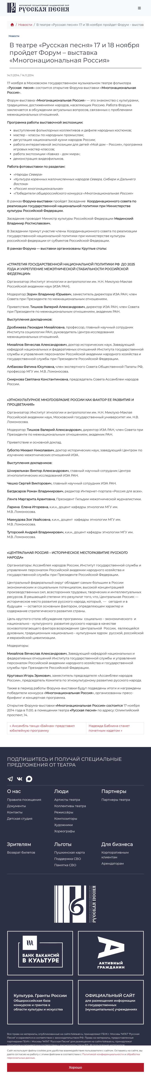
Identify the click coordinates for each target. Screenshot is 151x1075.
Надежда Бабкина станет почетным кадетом (109, 728)
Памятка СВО (65, 865)
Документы (16, 806)
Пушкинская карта (69, 852)
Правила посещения (24, 800)
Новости (25, 25)
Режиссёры (63, 812)
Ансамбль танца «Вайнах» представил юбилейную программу (42, 728)
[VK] (20, 779)
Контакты (15, 812)
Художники (63, 825)
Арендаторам (112, 863)
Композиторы (65, 818)
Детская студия (19, 818)
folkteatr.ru (77, 1034)
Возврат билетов (21, 852)
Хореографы (64, 831)
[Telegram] (10, 779)
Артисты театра (67, 800)
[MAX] (29, 779)
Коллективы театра (70, 806)
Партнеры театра (115, 800)
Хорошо (75, 1067)
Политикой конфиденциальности (103, 1054)
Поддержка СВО (67, 859)
